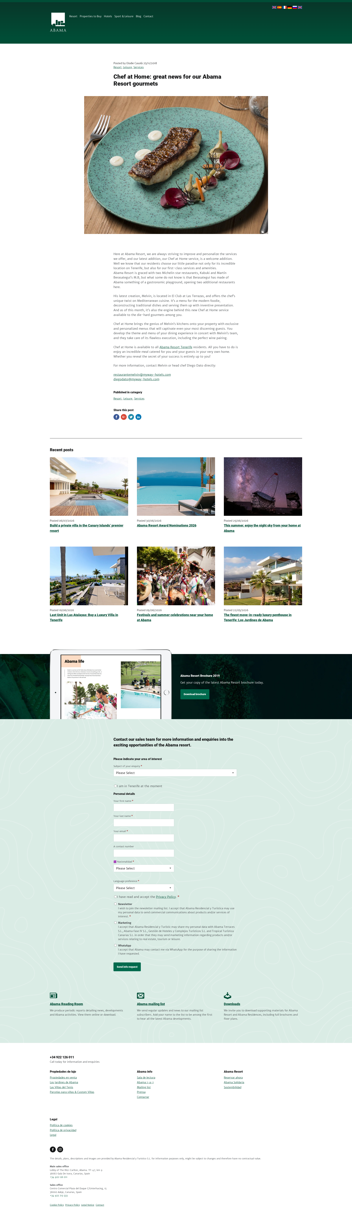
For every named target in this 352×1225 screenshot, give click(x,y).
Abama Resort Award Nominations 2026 (166, 525)
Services (138, 67)
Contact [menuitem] (148, 16)
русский (295, 7)
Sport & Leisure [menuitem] (123, 16)
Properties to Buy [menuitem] (91, 16)
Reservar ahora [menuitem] (233, 1077)
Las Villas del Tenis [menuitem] (61, 1087)
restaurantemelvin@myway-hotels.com (142, 374)
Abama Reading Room (66, 1004)
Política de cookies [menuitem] (61, 1125)
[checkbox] (175, 929)
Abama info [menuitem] (144, 1071)
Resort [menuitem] (73, 16)
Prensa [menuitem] (141, 1092)
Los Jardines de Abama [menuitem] (64, 1082)
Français (284, 7)
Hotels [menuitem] (108, 16)
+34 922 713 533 (59, 1195)
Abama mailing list (151, 1004)
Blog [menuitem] (138, 16)
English (274, 7)
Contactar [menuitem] (143, 1097)
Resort (117, 67)
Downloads (232, 1004)
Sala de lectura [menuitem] (146, 1077)
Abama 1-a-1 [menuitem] (145, 1082)
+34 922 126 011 (62, 1057)
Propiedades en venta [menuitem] (63, 1077)
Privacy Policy (166, 897)
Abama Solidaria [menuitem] (234, 1082)
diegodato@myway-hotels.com (136, 379)
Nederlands (300, 7)
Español (279, 7)
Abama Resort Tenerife (176, 347)
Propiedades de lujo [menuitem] (63, 1071)
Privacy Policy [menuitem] (72, 1205)
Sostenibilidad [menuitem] (232, 1087)
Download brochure (195, 694)
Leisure (127, 67)
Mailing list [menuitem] (144, 1087)
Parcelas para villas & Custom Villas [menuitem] (72, 1092)
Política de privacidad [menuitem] (63, 1130)
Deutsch (289, 7)
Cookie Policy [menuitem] (57, 1205)
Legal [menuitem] (53, 1119)
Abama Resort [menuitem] (233, 1071)
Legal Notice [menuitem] (87, 1205)
